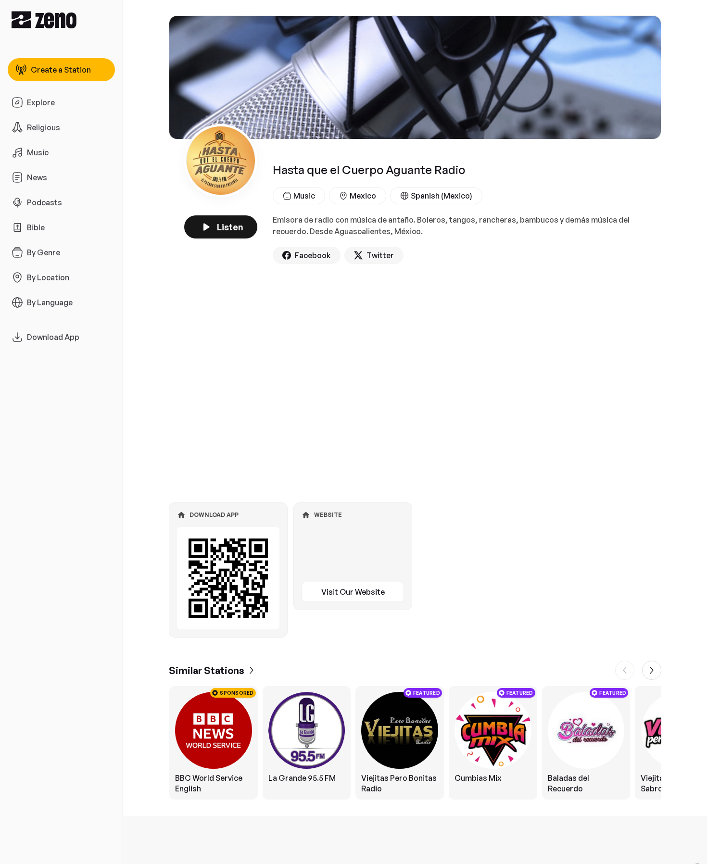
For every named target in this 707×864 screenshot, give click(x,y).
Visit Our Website (353, 592)
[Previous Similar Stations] (624, 670)
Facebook (313, 255)
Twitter (380, 255)
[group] (415, 743)
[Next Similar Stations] (651, 670)
